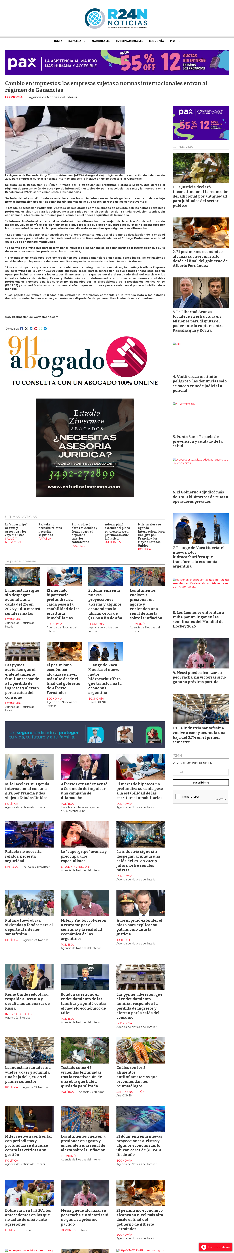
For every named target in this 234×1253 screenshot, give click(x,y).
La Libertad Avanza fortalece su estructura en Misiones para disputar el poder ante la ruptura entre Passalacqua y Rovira (198, 321)
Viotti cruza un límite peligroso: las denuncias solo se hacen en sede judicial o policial (200, 383)
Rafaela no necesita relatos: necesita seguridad (50, 530)
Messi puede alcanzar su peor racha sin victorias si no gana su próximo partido (85, 1217)
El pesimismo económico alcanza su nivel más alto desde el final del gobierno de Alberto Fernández (63, 679)
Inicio (58, 41)
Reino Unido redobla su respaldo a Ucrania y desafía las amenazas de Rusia (27, 1001)
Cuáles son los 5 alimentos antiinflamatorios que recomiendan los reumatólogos (137, 1076)
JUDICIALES (113, 542)
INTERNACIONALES (129, 41)
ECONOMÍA (156, 41)
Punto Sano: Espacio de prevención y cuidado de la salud (198, 441)
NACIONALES (101, 41)
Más (173, 41)
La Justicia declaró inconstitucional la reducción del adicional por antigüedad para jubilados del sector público (201, 196)
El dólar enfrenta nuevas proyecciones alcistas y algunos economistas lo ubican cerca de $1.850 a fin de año (105, 604)
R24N (177, 756)
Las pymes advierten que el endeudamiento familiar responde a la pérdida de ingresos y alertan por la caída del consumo (22, 681)
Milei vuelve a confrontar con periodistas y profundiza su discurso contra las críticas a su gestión (28, 1145)
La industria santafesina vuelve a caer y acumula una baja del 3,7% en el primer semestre (28, 1074)
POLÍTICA (78, 545)
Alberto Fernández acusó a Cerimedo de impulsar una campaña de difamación (84, 791)
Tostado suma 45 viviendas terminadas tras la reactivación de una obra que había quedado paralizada (81, 1076)
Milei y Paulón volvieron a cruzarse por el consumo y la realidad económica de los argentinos (83, 929)
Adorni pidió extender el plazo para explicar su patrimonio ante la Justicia (117, 531)
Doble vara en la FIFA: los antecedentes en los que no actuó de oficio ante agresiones (28, 1217)
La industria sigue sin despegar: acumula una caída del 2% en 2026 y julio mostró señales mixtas (22, 602)
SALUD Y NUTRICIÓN (13, 540)
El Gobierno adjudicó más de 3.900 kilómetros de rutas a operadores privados (200, 497)
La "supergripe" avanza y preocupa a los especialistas (16, 530)
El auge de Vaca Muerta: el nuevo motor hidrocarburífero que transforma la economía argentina (105, 679)
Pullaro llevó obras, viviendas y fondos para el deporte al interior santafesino (84, 533)
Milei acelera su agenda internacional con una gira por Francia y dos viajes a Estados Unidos (151, 535)
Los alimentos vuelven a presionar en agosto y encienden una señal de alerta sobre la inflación (83, 1143)
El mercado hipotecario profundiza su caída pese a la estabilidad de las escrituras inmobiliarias (63, 604)
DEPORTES (12, 1230)
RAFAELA (74, 41)
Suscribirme (201, 782)
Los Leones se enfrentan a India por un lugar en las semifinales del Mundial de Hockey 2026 (198, 619)
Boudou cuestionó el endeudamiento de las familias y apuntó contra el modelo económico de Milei (83, 1003)
